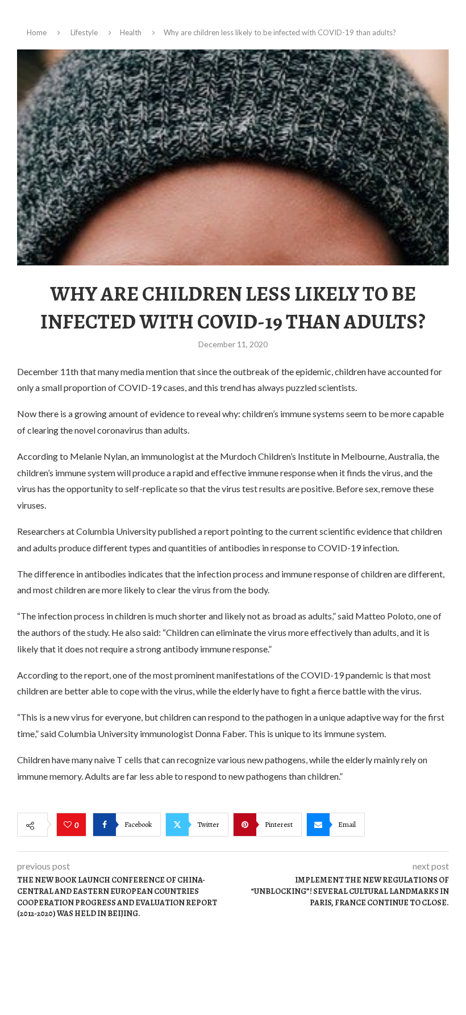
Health (131, 32)
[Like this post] (69, 825)
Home (37, 32)
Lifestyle (84, 32)
